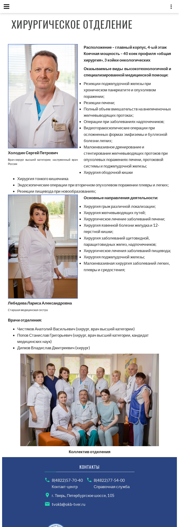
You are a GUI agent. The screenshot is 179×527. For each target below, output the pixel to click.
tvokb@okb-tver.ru (68, 504)
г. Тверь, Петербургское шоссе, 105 (83, 495)
